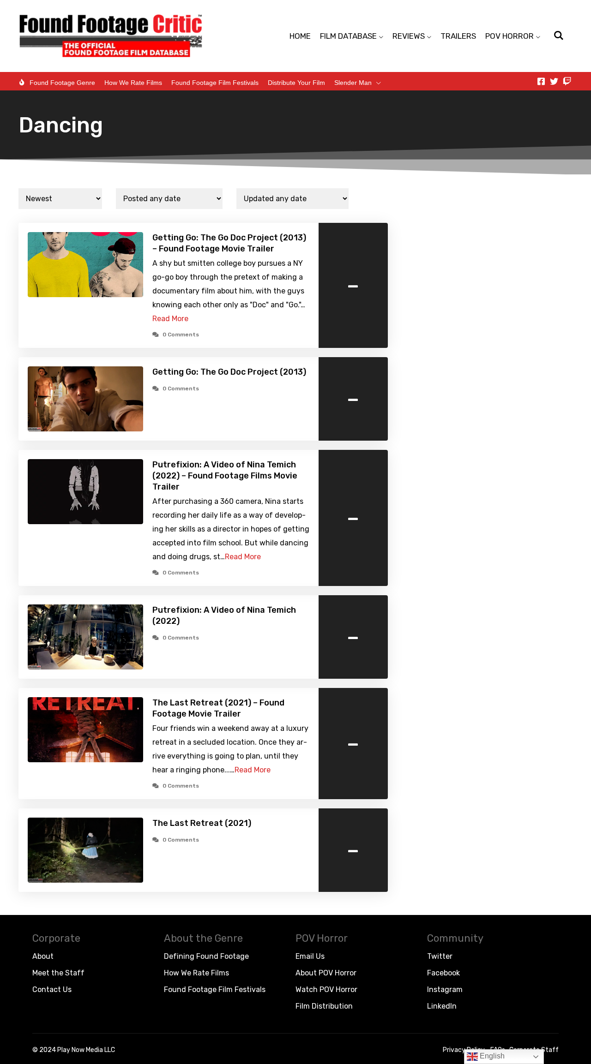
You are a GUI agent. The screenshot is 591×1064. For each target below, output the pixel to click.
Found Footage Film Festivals (215, 82)
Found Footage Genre (62, 82)
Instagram (445, 989)
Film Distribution (324, 1006)
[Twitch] (567, 81)
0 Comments (181, 334)
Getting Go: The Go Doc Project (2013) (229, 372)
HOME (300, 36)
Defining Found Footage (206, 956)
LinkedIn (442, 1006)
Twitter (439, 956)
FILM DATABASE (348, 36)
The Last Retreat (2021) (201, 823)
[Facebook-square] (541, 81)
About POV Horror (326, 972)
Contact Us (52, 989)
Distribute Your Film (296, 82)
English (491, 1056)
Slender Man (353, 82)
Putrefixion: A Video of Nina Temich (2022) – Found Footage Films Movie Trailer (224, 476)
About (43, 956)
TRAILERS (458, 36)
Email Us (310, 956)
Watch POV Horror (326, 989)
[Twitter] (554, 81)
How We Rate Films (133, 82)
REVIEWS (408, 36)
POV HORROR (509, 36)
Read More (170, 318)
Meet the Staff (58, 972)
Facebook (443, 972)
